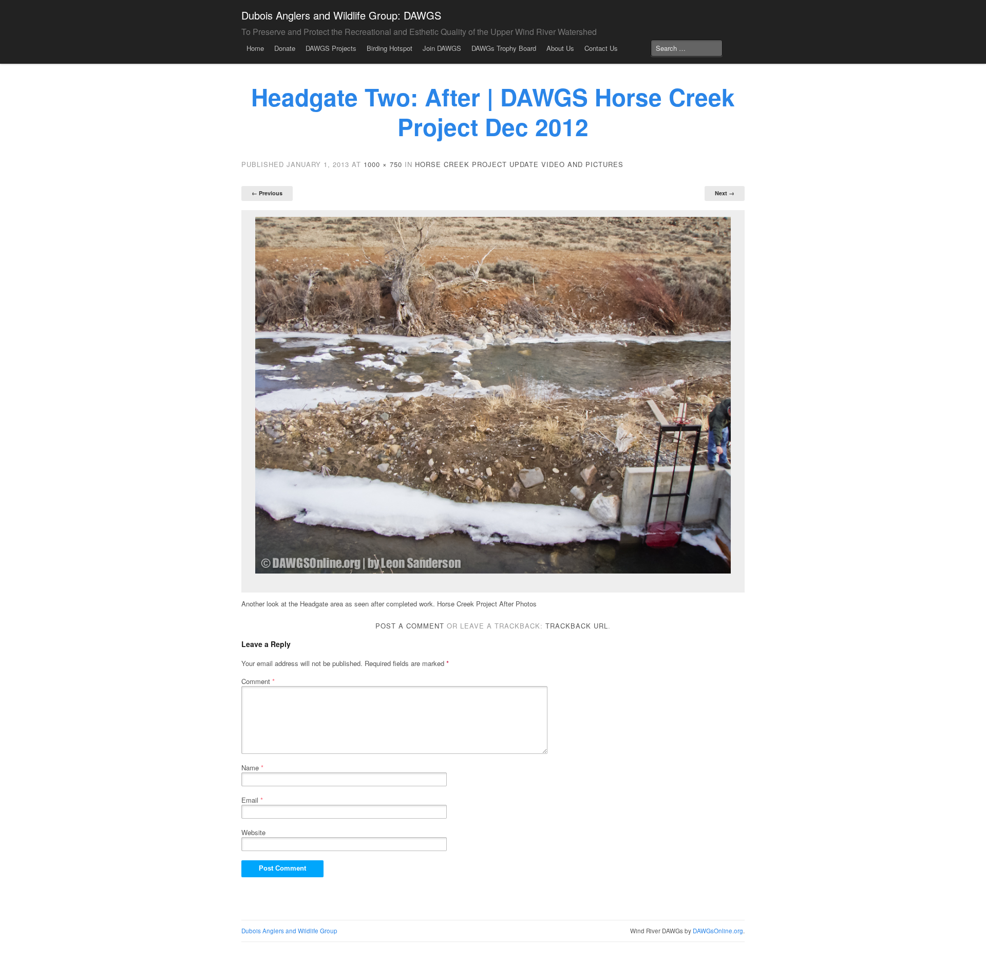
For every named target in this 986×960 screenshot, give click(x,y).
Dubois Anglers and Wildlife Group (289, 931)
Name (252, 767)
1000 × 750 (383, 164)
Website (253, 832)
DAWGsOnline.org (718, 931)
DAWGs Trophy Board (503, 48)
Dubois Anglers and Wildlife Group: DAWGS (341, 15)
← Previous (267, 193)
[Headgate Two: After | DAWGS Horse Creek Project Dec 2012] (493, 395)
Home (255, 48)
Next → (724, 193)
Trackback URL (576, 626)
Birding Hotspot (389, 48)
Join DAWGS (442, 48)
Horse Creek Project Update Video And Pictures (519, 164)
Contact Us (601, 48)
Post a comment (409, 626)
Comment (258, 681)
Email (252, 800)
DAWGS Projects (331, 48)
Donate (284, 48)
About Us (560, 48)
